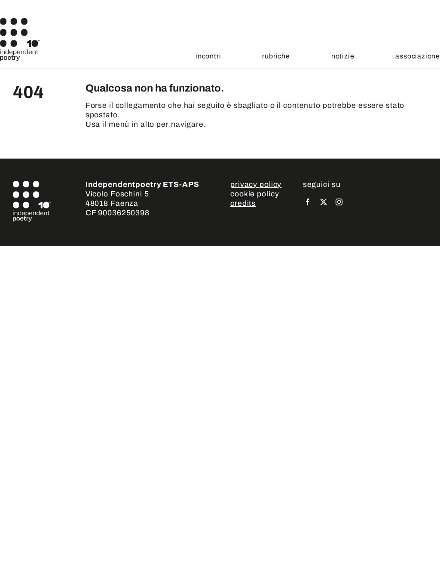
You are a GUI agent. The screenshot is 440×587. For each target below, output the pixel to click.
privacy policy (255, 184)
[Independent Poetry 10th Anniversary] (20, 22)
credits (243, 203)
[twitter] (323, 202)
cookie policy (254, 194)
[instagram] (339, 202)
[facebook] (308, 202)
